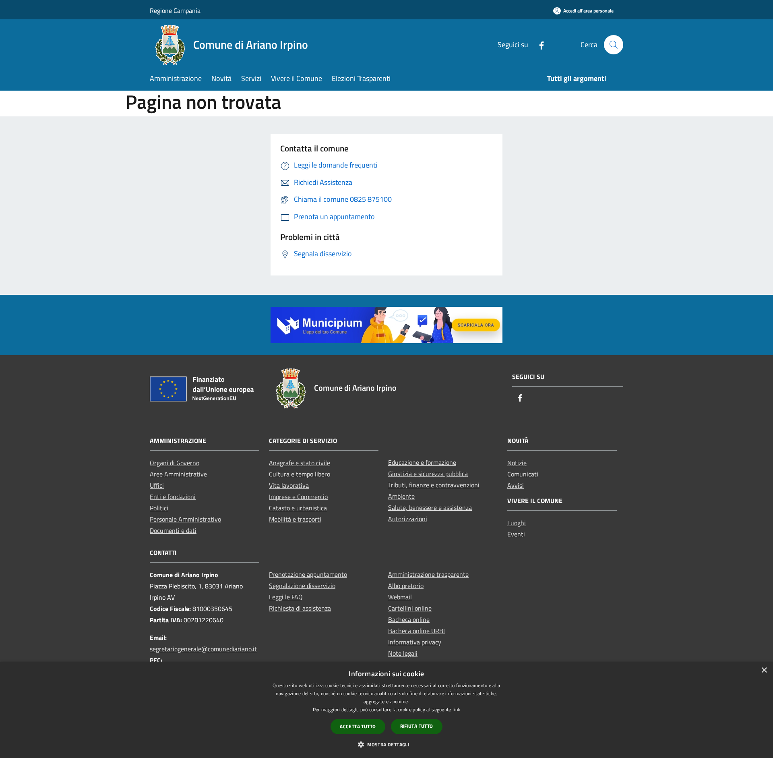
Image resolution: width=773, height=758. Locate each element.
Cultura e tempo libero (299, 474)
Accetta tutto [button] (358, 726)
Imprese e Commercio (298, 496)
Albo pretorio (406, 585)
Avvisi (515, 485)
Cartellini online (410, 608)
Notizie (517, 463)
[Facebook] (538, 44)
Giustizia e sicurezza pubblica (428, 473)
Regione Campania (175, 10)
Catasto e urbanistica (298, 508)
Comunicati (522, 474)
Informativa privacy (414, 642)
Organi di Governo (174, 463)
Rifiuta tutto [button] (416, 726)
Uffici (157, 485)
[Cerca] (613, 44)
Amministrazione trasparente (428, 574)
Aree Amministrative (178, 474)
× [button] (764, 670)
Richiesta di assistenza (300, 608)
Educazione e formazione (422, 462)
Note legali (403, 653)
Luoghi (516, 523)
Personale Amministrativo (185, 519)
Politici (159, 508)
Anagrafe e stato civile (299, 463)
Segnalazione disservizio (302, 585)
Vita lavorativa (289, 485)
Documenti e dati (173, 530)
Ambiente (401, 496)
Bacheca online (409, 619)
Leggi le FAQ (286, 597)
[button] (386, 744)
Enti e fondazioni (173, 496)
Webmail (400, 597)
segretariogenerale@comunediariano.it (203, 649)
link (456, 709)
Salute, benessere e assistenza (430, 507)
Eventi (516, 534)
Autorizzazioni (407, 519)
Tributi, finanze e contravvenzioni (434, 485)
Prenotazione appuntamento (308, 574)
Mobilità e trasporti (295, 519)
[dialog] (386, 710)
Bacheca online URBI (416, 631)
